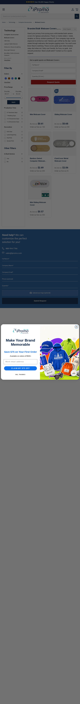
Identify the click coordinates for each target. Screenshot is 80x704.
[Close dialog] (76, 326)
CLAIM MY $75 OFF (20, 368)
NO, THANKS (20, 374)
